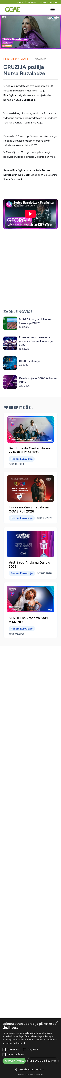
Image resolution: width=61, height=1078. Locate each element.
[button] (52, 9)
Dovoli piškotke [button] (14, 1060)
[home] (11, 9)
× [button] (57, 1022)
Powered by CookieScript (30, 1074)
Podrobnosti (19, 1043)
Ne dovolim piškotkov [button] (43, 1060)
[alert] (30, 1048)
